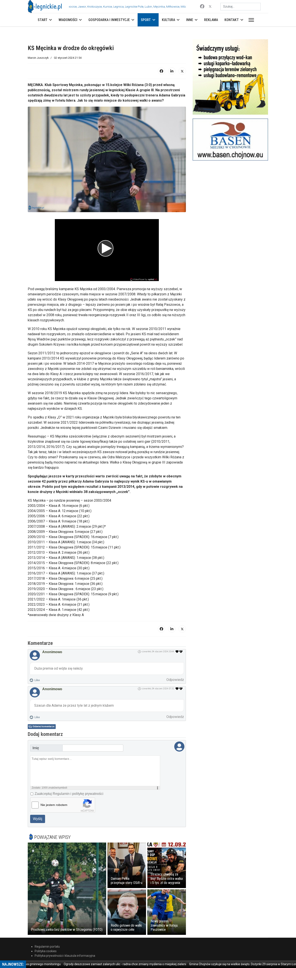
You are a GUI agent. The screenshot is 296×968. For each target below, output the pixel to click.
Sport (146, 20)
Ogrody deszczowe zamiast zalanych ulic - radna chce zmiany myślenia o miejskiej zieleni (101, 964)
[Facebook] (202, 6)
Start (42, 20)
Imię (36, 748)
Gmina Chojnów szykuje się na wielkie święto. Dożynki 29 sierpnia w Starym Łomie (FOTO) (227, 964)
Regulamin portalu (47, 946)
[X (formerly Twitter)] (182, 71)
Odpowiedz (175, 680)
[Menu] (250, 19)
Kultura (168, 20)
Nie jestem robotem (54, 805)
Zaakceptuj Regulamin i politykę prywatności (69, 794)
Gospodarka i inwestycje (109, 20)
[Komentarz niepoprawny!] (181, 651)
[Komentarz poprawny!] (177, 651)
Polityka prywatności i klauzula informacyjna (65, 955)
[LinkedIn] (172, 71)
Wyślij (37, 819)
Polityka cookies (46, 951)
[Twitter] (210, 6)
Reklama (211, 20)
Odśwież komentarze (43, 726)
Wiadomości (68, 20)
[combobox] (240, 6)
